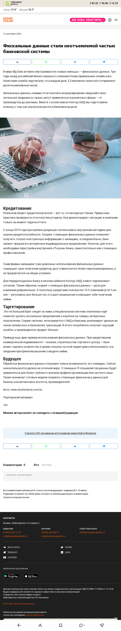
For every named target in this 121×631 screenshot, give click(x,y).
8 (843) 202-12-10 (12, 532)
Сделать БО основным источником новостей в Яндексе (60, 433)
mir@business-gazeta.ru (53, 536)
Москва (24, 10)
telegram (12, 552)
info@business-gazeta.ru (15, 536)
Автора (46, 464)
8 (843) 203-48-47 (50, 532)
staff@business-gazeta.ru (92, 532)
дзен (67, 552)
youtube (12, 557)
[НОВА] (87, 20)
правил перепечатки (34, 615)
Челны (6, 10)
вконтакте (13, 547)
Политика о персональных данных (18, 604)
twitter (68, 547)
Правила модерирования (16, 497)
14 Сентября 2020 (12, 34)
